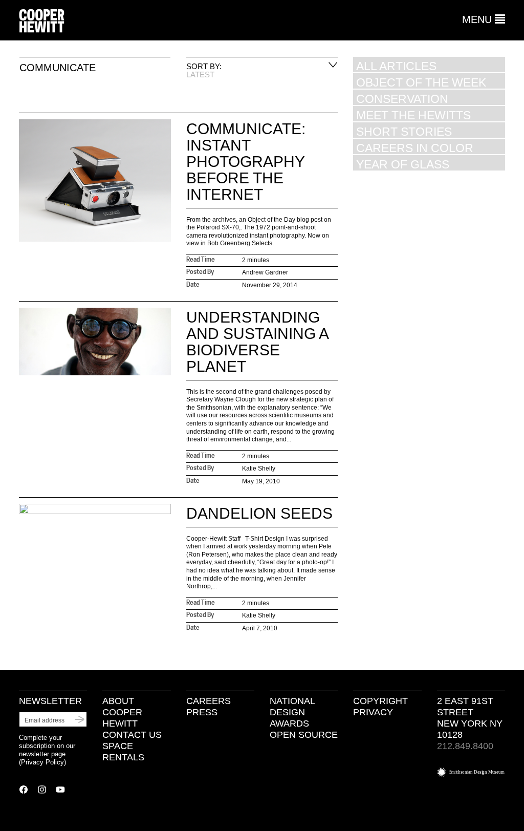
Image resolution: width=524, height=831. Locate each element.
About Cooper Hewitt (122, 712)
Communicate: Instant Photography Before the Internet (245, 161)
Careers (208, 701)
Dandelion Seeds (259, 513)
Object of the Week (421, 82)
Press (201, 712)
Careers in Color (414, 147)
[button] (483, 19)
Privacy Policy (42, 762)
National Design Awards (292, 712)
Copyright (380, 701)
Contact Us (132, 735)
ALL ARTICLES (396, 65)
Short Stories (404, 131)
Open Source (304, 735)
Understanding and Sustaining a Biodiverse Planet (257, 342)
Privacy (373, 712)
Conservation (402, 98)
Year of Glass (402, 164)
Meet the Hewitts (413, 115)
